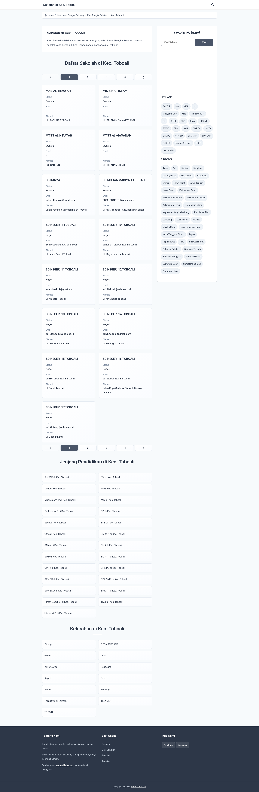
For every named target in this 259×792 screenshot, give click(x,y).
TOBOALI (49, 712)
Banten (185, 168)
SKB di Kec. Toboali (111, 522)
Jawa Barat (179, 183)
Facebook (168, 745)
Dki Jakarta (186, 175)
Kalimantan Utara (193, 205)
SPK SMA (206, 136)
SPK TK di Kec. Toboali (113, 590)
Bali (174, 168)
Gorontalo (202, 175)
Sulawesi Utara (193, 256)
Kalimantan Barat (187, 190)
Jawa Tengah (196, 183)
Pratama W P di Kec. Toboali (59, 511)
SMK (176, 128)
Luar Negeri (182, 219)
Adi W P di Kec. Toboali (57, 477)
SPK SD (179, 136)
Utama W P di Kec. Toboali (58, 613)
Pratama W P (197, 114)
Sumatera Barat (170, 264)
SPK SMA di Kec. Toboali (58, 590)
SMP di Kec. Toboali (55, 556)
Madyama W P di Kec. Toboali (60, 500)
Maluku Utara (169, 227)
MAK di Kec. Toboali (55, 488)
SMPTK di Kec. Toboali (113, 556)
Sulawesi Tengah (192, 249)
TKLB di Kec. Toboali (111, 601)
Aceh (165, 168)
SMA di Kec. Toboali (55, 534)
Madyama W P (170, 114)
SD (164, 121)
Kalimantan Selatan (172, 197)
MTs (184, 114)
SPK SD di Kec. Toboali (57, 579)
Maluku (196, 219)
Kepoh (48, 678)
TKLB (198, 143)
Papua (192, 234)
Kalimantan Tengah (196, 197)
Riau (182, 242)
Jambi (166, 183)
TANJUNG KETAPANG (56, 701)
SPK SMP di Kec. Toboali (114, 579)
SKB (183, 121)
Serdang (105, 689)
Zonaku (106, 761)
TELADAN (106, 701)
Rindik (48, 689)
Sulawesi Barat (196, 242)
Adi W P (166, 106)
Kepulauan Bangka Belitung (176, 212)
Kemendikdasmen (64, 765)
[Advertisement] (187, 71)
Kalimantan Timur (171, 205)
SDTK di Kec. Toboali (55, 522)
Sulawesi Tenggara (172, 256)
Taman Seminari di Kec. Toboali (61, 601)
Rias (103, 678)
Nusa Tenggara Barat (191, 227)
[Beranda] (213, 5)
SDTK (173, 121)
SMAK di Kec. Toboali (56, 545)
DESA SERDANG (109, 644)
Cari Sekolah (108, 749)
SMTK (208, 128)
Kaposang (106, 667)
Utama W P (168, 150)
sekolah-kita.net (187, 32)
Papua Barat (169, 242)
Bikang (48, 644)
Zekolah (106, 755)
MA (177, 106)
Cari (204, 42)
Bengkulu (198, 168)
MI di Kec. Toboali (110, 488)
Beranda (106, 744)
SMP (185, 128)
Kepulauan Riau (201, 212)
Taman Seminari (183, 143)
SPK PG (166, 136)
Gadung (48, 655)
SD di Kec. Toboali (110, 511)
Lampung (167, 219)
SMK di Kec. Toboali (111, 545)
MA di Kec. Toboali (110, 477)
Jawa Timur (168, 190)
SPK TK (166, 143)
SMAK (166, 128)
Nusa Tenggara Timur (173, 234)
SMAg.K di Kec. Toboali (113, 534)
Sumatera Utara (170, 271)
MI (195, 106)
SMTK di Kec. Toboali (56, 567)
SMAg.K (204, 121)
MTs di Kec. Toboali (111, 500)
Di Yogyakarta (169, 175)
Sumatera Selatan (192, 264)
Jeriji (103, 655)
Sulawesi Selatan (171, 249)
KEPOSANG (51, 667)
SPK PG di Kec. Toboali (113, 567)
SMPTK (196, 128)
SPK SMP (192, 136)
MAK (186, 106)
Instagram (182, 745)
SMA (192, 121)
